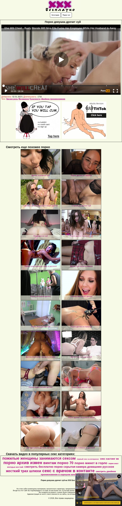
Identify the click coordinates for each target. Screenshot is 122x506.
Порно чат (66, 15)
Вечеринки (24, 99)
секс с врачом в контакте (68, 470)
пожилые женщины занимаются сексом (39, 458)
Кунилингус (35, 99)
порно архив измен (22, 463)
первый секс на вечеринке (88, 459)
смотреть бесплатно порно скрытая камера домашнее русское (69, 466)
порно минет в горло (91, 463)
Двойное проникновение (53, 99)
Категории (55, 15)
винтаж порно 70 (58, 463)
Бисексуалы (12, 99)
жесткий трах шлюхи (23, 471)
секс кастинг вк (109, 458)
